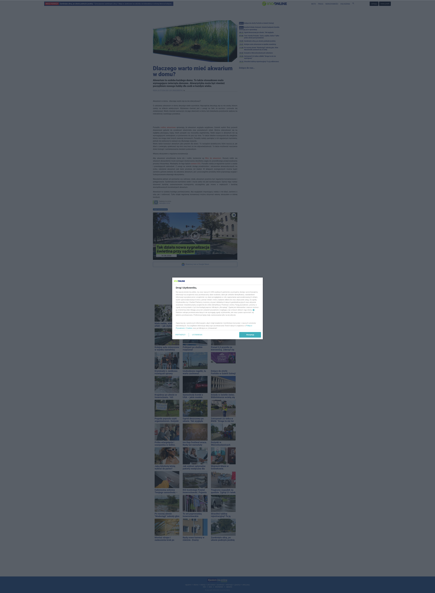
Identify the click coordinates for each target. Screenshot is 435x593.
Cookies (189, 328)
